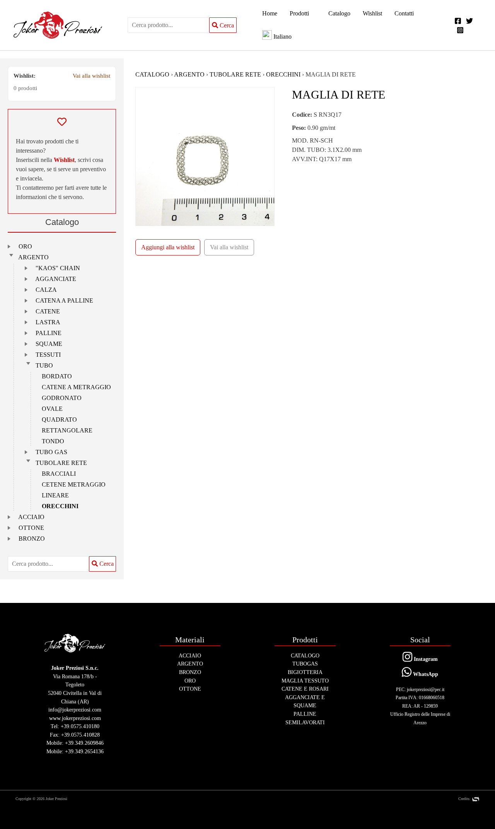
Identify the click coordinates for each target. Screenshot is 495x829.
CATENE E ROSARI (305, 689)
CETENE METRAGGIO (74, 484)
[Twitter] (469, 20)
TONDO (53, 441)
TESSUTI (48, 354)
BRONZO (32, 538)
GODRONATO (62, 398)
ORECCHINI (60, 506)
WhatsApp (424, 674)
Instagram (425, 659)
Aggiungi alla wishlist (168, 247)
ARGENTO (33, 257)
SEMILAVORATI (305, 722)
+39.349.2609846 (84, 743)
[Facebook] (457, 20)
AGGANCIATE (55, 279)
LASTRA (48, 322)
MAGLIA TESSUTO (305, 680)
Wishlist (64, 160)
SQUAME (49, 343)
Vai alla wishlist (91, 75)
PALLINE (48, 333)
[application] (312, 13)
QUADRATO (59, 419)
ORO (25, 246)
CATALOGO (152, 74)
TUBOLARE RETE (61, 463)
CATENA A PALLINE (64, 300)
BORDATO (57, 376)
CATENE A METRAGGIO (76, 387)
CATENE (48, 311)
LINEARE (55, 495)
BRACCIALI (59, 473)
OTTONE (31, 527)
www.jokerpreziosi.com (75, 718)
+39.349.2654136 (84, 751)
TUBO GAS (51, 452)
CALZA (46, 289)
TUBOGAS (305, 663)
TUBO (44, 365)
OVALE (52, 408)
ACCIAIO (31, 517)
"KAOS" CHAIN (58, 268)
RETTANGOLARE (67, 430)
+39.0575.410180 (80, 726)
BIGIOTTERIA (305, 672)
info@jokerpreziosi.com (74, 709)
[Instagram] (460, 30)
